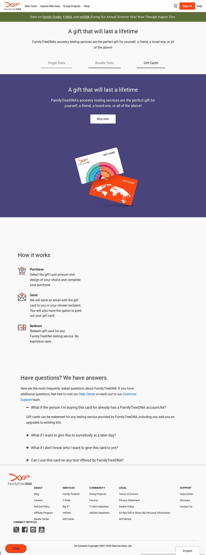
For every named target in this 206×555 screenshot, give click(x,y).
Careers (38, 500)
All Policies (125, 519)
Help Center (87, 394)
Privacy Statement (129, 500)
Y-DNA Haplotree (99, 506)
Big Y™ (66, 506)
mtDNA (85, 17)
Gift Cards (68, 519)
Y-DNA (67, 17)
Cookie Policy (126, 506)
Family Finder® (71, 494)
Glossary (185, 500)
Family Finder (51, 17)
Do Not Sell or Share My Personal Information (144, 512)
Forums (93, 500)
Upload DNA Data (50, 6)
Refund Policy (42, 506)
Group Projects (71, 6)
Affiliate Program (43, 512)
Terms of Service (128, 494)
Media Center (41, 519)
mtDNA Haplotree (99, 512)
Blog (36, 494)
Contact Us (186, 506)
